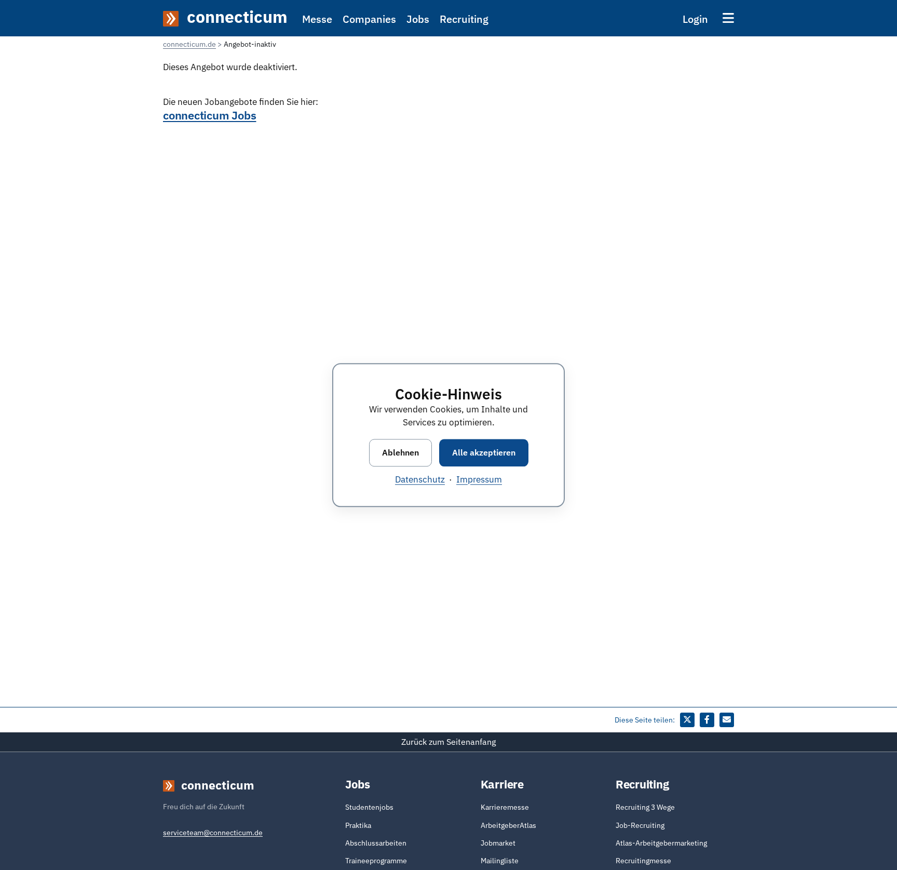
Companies (369, 19)
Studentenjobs (369, 807)
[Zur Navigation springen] (728, 18)
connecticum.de (189, 44)
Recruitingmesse (643, 860)
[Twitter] (687, 720)
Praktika (358, 825)
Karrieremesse (505, 807)
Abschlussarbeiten (375, 843)
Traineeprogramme (376, 860)
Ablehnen (400, 452)
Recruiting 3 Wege (645, 807)
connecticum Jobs (209, 115)
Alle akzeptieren (483, 452)
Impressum (479, 479)
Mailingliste (500, 860)
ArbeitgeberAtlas (508, 825)
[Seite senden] (726, 720)
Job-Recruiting (640, 825)
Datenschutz (420, 479)
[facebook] (707, 720)
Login (695, 19)
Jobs (417, 19)
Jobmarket (498, 843)
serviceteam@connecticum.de (213, 832)
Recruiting (464, 19)
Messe (317, 19)
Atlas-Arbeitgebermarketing (661, 843)
